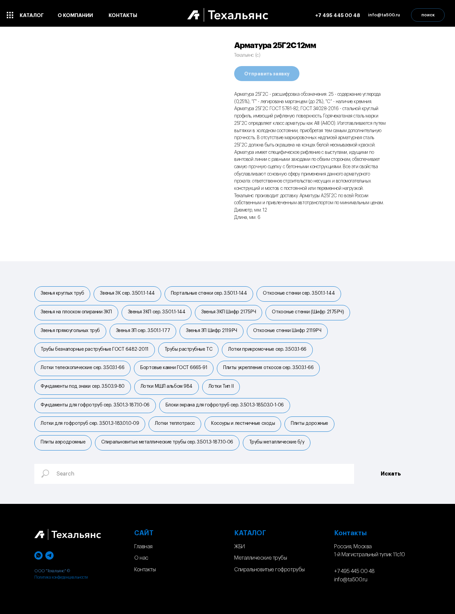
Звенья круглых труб (62, 293)
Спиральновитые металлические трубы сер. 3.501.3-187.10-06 (167, 442)
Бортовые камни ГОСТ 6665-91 (173, 367)
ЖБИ (239, 546)
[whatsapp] (38, 555)
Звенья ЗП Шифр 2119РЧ (211, 330)
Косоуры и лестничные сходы (243, 423)
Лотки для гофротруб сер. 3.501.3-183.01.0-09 (90, 423)
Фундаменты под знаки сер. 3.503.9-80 (83, 386)
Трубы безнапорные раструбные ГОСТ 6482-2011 (95, 349)
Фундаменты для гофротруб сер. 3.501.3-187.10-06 (95, 405)
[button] (384, 15)
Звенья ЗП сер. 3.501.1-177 (143, 330)
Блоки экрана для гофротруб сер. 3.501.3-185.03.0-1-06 (225, 405)
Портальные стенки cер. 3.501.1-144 (209, 293)
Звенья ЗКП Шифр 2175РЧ (228, 312)
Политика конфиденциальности (61, 577)
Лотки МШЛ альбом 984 (167, 386)
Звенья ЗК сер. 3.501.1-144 (127, 293)
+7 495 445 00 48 (354, 571)
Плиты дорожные (309, 423)
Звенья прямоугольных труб (70, 330)
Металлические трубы (260, 558)
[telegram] (49, 555)
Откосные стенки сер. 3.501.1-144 (299, 293)
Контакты (145, 569)
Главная (143, 546)
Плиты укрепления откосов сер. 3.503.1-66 (268, 367)
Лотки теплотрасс (175, 423)
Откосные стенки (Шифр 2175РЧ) (308, 312)
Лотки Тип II (221, 386)
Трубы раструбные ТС (188, 349)
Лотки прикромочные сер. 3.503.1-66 (267, 349)
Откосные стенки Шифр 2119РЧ (287, 330)
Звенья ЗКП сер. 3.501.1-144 (157, 312)
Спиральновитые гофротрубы (269, 569)
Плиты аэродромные (63, 442)
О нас (141, 558)
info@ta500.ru (350, 579)
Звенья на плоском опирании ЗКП (76, 312)
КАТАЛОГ (250, 533)
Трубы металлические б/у (276, 442)
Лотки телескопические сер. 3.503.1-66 (82, 367)
